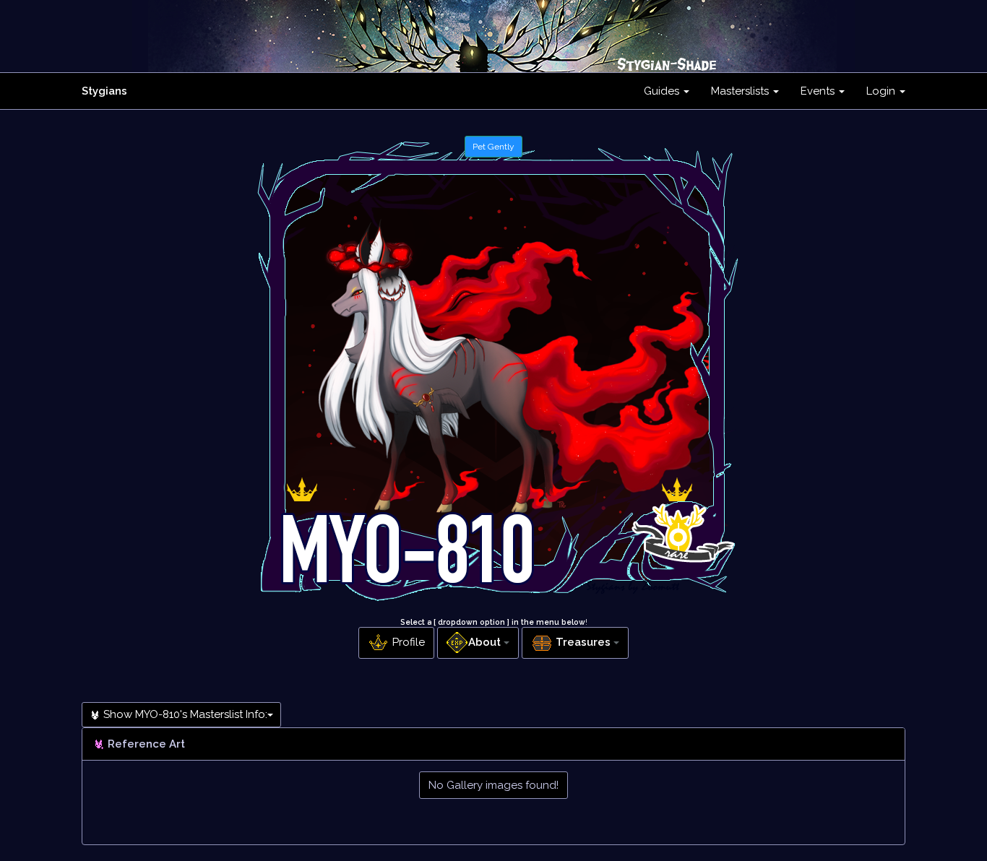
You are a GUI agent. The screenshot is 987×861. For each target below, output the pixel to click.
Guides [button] (663, 91)
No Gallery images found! (493, 785)
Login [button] (882, 91)
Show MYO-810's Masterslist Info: (183, 714)
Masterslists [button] (741, 91)
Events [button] (819, 91)
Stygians (104, 91)
